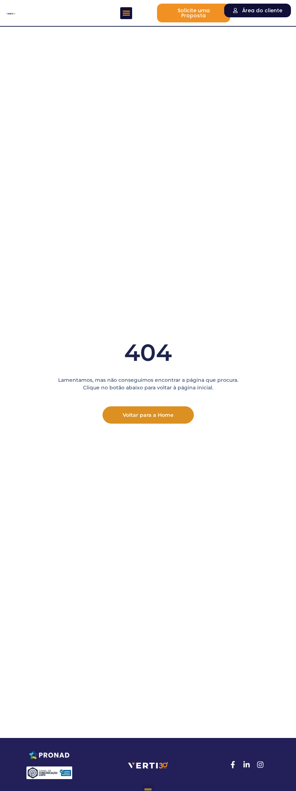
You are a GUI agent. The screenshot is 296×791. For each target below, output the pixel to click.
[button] (126, 13)
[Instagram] (260, 765)
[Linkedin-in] (246, 765)
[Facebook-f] (233, 765)
